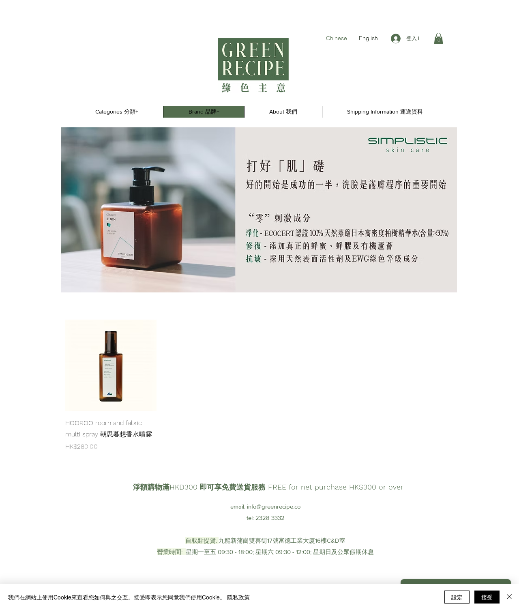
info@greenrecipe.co (274, 506)
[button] (438, 38)
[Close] (509, 597)
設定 (457, 597)
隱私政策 (238, 597)
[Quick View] (111, 365)
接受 (487, 597)
